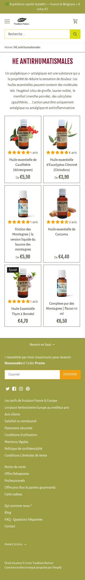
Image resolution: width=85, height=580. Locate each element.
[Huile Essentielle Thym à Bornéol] (23, 283)
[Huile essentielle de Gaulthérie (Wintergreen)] (23, 134)
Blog (8, 512)
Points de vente (15, 467)
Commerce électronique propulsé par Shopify (33, 567)
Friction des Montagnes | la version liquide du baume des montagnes (22, 239)
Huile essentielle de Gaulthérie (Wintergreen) (22, 165)
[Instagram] (21, 388)
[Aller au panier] (75, 21)
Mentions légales (16, 442)
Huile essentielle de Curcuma (61, 231)
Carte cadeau (13, 494)
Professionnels (15, 481)
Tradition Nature (42, 563)
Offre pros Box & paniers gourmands (30, 487)
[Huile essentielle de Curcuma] (62, 203)
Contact (10, 526)
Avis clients (12, 414)
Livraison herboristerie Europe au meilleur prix (37, 407)
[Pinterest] (28, 388)
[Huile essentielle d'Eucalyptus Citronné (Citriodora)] (62, 134)
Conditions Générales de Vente (26, 455)
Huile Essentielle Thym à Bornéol (23, 311)
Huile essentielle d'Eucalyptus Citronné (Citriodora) (61, 165)
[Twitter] (8, 388)
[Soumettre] (75, 34)
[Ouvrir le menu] (7, 21)
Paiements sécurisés (18, 428)
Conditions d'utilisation (21, 435)
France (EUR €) (14, 544)
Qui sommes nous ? (18, 506)
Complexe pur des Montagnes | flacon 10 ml (61, 309)
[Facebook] (14, 388)
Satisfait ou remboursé (20, 421)
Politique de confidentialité (23, 448)
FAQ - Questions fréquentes (24, 519)
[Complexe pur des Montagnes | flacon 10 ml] (62, 283)
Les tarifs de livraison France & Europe (31, 400)
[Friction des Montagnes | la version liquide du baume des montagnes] (23, 203)
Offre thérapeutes (17, 474)
